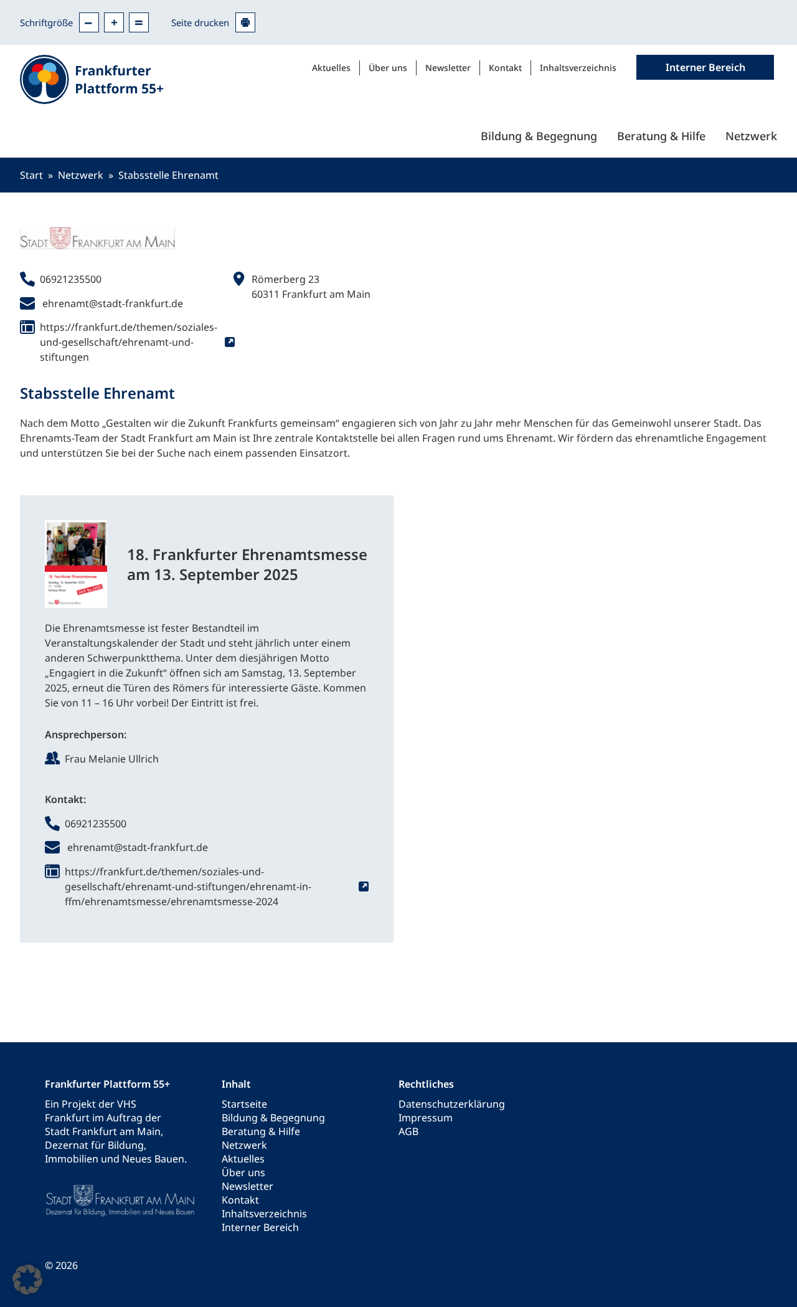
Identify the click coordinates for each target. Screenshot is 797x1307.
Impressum (425, 1117)
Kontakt (505, 68)
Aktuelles (331, 68)
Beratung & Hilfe (661, 135)
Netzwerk (751, 135)
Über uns (388, 68)
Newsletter (448, 68)
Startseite (244, 1104)
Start (31, 175)
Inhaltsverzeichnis (578, 68)
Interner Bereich (260, 1227)
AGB (408, 1131)
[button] (27, 1279)
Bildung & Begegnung (539, 135)
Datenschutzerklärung (451, 1104)
